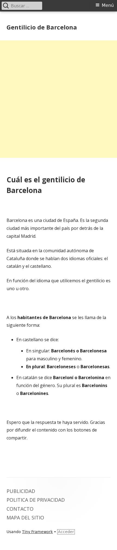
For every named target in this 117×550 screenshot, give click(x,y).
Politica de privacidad (36, 500)
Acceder (66, 532)
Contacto (20, 509)
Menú (108, 5)
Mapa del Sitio (25, 517)
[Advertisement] (58, 99)
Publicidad (21, 491)
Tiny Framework (37, 532)
